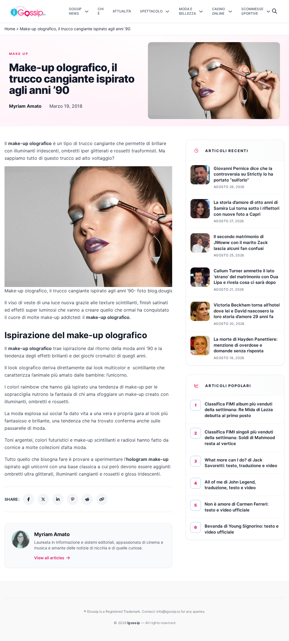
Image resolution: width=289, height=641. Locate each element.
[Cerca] (274, 11)
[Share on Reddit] (87, 499)
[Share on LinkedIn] (58, 499)
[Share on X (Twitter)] (43, 499)
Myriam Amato (25, 106)
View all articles (49, 557)
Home (10, 28)
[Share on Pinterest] (72, 499)
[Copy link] (102, 499)
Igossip (134, 623)
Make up (18, 54)
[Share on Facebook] (28, 499)
